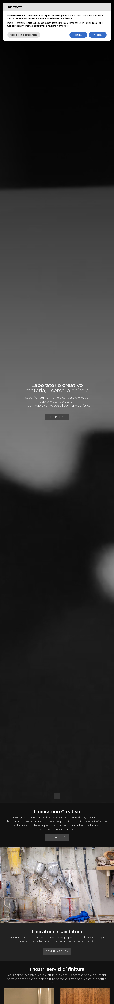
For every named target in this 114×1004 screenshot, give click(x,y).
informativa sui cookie (62, 18)
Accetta (97, 34)
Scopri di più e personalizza (23, 34)
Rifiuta (78, 34)
